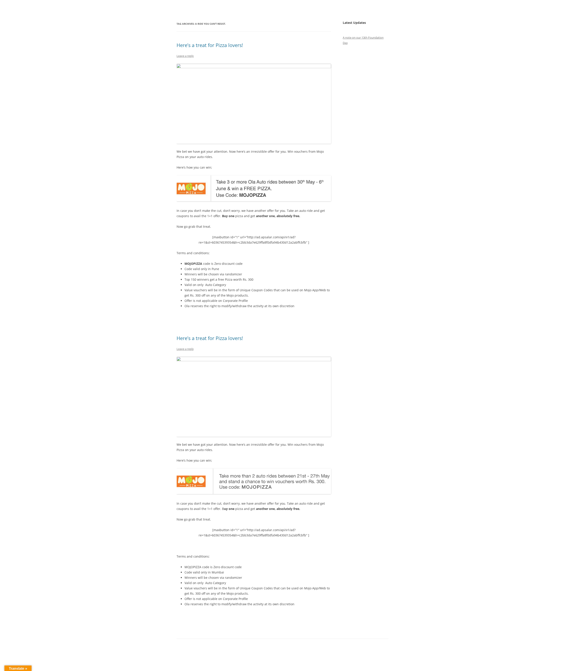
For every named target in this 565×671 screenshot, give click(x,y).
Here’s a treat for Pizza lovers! (210, 45)
